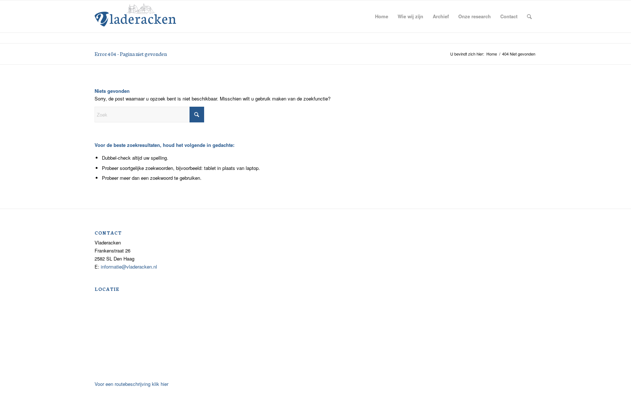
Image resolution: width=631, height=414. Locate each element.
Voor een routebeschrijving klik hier (131, 383)
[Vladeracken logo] (135, 14)
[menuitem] (381, 16)
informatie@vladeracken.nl (129, 266)
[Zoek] (529, 16)
